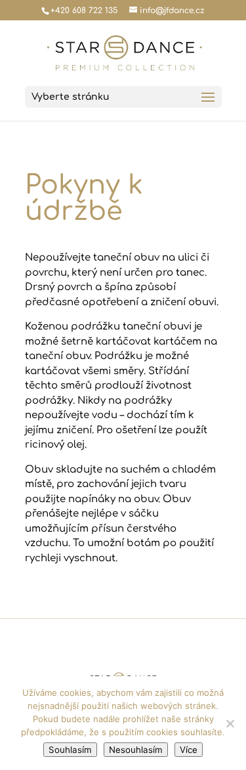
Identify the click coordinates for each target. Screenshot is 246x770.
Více (188, 749)
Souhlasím (70, 749)
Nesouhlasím (136, 749)
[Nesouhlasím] (229, 723)
